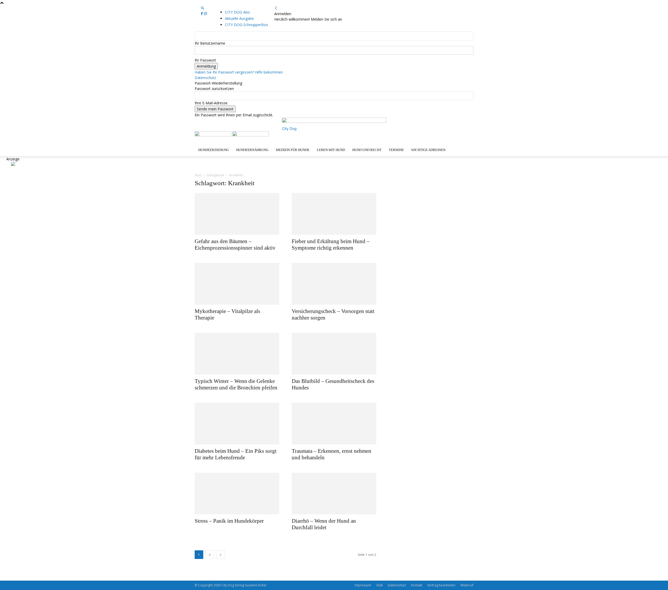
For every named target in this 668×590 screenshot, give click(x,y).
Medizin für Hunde (292, 150)
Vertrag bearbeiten (441, 585)
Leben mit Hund (331, 150)
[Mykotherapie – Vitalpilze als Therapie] (237, 284)
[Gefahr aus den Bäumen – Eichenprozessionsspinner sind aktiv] (237, 214)
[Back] (276, 8)
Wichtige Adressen (428, 150)
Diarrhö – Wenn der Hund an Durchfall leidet (324, 524)
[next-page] (220, 554)
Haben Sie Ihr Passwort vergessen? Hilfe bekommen (239, 72)
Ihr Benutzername (210, 43)
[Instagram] (205, 13)
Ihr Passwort (205, 60)
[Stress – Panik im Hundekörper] (237, 493)
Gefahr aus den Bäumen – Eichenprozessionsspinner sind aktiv (235, 244)
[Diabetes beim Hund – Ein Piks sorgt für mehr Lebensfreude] (237, 423)
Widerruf (466, 585)
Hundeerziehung (213, 150)
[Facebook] (202, 13)
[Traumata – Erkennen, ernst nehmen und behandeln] (334, 423)
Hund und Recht (366, 150)
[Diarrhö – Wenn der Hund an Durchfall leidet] (334, 493)
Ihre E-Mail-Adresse (211, 102)
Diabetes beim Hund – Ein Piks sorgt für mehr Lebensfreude (236, 454)
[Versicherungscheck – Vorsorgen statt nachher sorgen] (334, 284)
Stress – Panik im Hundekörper (229, 521)
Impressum (363, 585)
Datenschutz (205, 77)
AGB (379, 585)
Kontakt (416, 585)
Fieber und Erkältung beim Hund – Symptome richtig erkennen (330, 244)
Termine (396, 150)
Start (198, 175)
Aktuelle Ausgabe (239, 18)
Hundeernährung (252, 150)
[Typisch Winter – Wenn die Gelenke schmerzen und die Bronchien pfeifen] (237, 354)
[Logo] (213, 135)
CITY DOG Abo (237, 12)
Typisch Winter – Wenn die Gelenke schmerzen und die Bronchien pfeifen (236, 384)
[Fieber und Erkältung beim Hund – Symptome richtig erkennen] (334, 214)
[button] (202, 8)
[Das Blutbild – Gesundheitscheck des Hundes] (334, 354)
